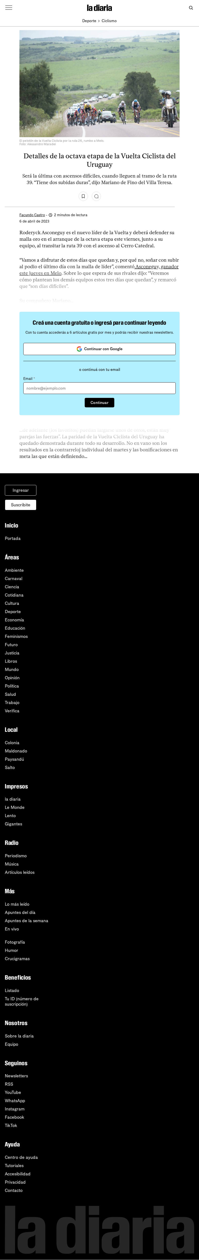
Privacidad (15, 1182)
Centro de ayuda (21, 1157)
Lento (10, 815)
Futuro (11, 644)
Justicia (12, 653)
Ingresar (21, 490)
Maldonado (16, 751)
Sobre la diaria (19, 1036)
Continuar (99, 402)
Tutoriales (14, 1165)
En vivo (12, 929)
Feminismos (16, 636)
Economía (14, 620)
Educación (15, 628)
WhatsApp (15, 1100)
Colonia (12, 742)
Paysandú (14, 759)
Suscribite (20, 505)
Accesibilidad (18, 1174)
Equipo (11, 1044)
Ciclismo (109, 20)
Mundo (12, 669)
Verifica (12, 711)
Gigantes (13, 824)
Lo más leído (17, 904)
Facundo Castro (32, 215)
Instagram (15, 1109)
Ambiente (14, 570)
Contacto (14, 1190)
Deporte (89, 20)
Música (12, 864)
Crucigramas (17, 958)
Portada (13, 538)
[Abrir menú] (9, 8)
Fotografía (15, 942)
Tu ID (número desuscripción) (22, 1001)
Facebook (14, 1117)
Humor (11, 950)
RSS (9, 1084)
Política (12, 686)
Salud (10, 694)
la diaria (13, 799)
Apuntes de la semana (26, 920)
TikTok (11, 1125)
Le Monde (15, 807)
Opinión (12, 677)
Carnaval (13, 578)
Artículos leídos (19, 872)
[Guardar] (83, 196)
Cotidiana (14, 595)
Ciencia (12, 587)
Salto (10, 767)
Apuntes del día (20, 912)
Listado (12, 990)
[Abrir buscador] (191, 8)
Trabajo (12, 702)
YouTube (13, 1092)
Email (29, 378)
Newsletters (16, 1076)
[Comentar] (96, 196)
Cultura (12, 603)
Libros (11, 661)
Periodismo (16, 855)
